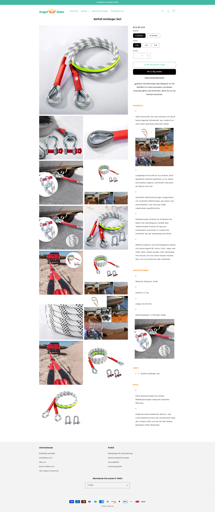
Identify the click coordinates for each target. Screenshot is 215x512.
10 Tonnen (153, 35)
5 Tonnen (139, 35)
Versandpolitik (113, 462)
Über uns (42, 462)
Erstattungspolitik (115, 466)
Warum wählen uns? (47, 466)
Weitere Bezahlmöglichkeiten (154, 78)
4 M (146, 45)
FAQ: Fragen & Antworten (49, 471)
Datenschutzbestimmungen (118, 458)
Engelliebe (110, 506)
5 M (155, 45)
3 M (137, 45)
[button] (85, 11)
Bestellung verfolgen (47, 453)
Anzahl (135, 51)
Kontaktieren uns (45, 458)
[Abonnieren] (127, 485)
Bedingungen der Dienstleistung (120, 453)
